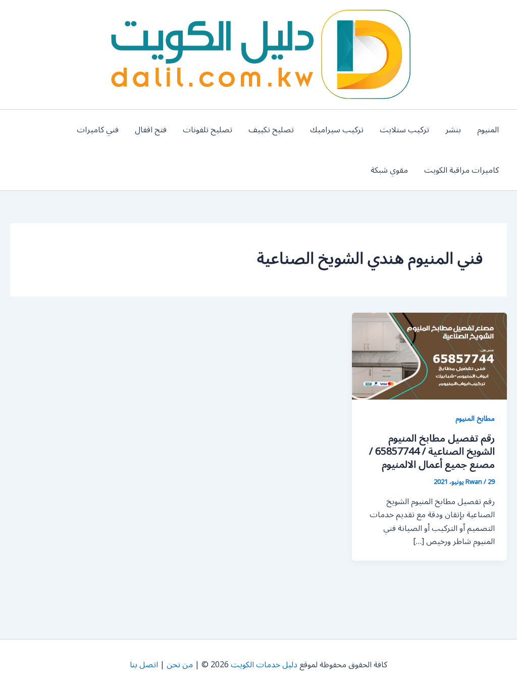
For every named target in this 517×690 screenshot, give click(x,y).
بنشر (453, 129)
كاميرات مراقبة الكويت (461, 170)
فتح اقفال (151, 129)
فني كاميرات (98, 129)
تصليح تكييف (271, 129)
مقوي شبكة (389, 170)
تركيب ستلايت (404, 129)
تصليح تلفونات (207, 129)
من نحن (180, 664)
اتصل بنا (144, 664)
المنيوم (488, 129)
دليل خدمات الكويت (264, 664)
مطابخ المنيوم (475, 418)
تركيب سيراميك (337, 129)
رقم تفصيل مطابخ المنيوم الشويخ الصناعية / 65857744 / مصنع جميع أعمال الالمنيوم (432, 451)
